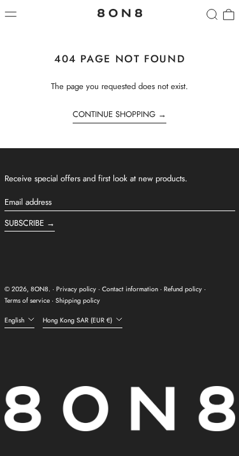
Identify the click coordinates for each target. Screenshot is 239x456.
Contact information (130, 289)
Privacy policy (76, 289)
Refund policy (183, 289)
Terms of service (27, 300)
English (15, 320)
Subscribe (24, 223)
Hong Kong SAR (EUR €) (78, 320)
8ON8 (39, 289)
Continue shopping (114, 114)
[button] (212, 14)
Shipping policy (77, 300)
